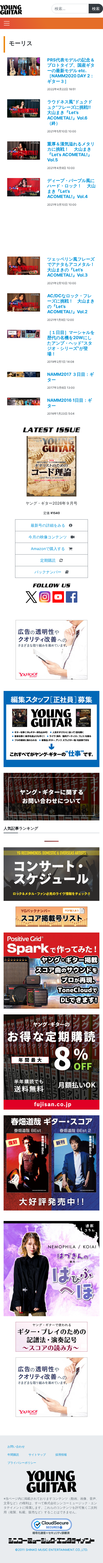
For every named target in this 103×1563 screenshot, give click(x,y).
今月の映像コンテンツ (48, 537)
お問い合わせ (16, 1446)
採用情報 (61, 1454)
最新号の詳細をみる (48, 525)
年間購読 (13, 1454)
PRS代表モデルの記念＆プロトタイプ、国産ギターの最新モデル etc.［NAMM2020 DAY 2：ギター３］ (71, 70)
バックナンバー (47, 572)
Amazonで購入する (48, 548)
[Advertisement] (51, 230)
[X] (31, 596)
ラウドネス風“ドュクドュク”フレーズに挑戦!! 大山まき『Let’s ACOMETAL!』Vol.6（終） (71, 112)
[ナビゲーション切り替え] (6, 23)
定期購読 (48, 560)
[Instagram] (45, 596)
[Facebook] (71, 596)
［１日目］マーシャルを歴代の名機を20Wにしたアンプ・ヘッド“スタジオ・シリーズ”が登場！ (71, 343)
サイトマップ (37, 1454)
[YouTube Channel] (58, 596)
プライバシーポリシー (21, 1462)
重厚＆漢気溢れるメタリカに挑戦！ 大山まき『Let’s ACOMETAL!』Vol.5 (71, 152)
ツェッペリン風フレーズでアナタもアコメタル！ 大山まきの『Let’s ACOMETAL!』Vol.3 (73, 267)
